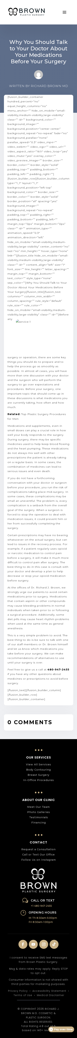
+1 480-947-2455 (41, 905)
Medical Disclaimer (50, 995)
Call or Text (43, 900)
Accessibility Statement (49, 991)
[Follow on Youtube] (33, 944)
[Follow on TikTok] (54, 944)
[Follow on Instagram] (43, 944)
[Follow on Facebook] (22, 944)
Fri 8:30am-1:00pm (41, 922)
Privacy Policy (18, 991)
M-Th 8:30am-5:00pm (43, 917)
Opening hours (43, 912)
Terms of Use (23, 995)
